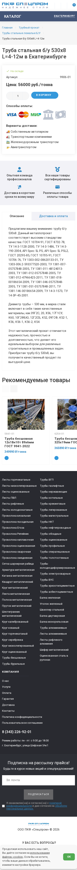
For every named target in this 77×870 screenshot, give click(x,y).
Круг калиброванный (15, 621)
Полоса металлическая (17, 599)
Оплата (6, 692)
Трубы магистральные (54, 515)
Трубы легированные (53, 509)
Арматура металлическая (18, 569)
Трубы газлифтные (52, 485)
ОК (69, 856)
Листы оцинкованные (15, 491)
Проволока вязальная (16, 515)
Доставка (8, 704)
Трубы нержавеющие (53, 491)
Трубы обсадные (50, 533)
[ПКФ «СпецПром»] (25, 5)
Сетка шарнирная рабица (18, 563)
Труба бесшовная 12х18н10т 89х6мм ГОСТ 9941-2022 (19, 442)
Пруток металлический (16, 605)
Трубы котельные (51, 497)
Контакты (8, 710)
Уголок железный (51, 603)
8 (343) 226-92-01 (17, 732)
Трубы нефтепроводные (55, 527)
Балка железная (50, 597)
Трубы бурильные (13, 663)
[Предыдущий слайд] (5, 388)
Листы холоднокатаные (17, 509)
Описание (17, 216)
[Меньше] (9, 96)
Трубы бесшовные (14, 657)
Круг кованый (10, 627)
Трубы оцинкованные (53, 539)
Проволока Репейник (15, 533)
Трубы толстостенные (54, 557)
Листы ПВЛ (9, 497)
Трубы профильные (52, 545)
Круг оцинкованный (14, 651)
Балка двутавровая (52, 615)
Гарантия (8, 698)
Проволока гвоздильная (17, 521)
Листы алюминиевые (53, 633)
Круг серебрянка (12, 639)
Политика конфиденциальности (22, 716)
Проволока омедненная (17, 557)
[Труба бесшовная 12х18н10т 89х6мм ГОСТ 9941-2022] (26, 414)
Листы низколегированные (19, 485)
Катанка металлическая (17, 575)
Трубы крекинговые (52, 503)
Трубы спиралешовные (55, 551)
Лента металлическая (16, 593)
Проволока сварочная (16, 551)
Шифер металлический (54, 649)
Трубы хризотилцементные (57, 585)
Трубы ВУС (47, 579)
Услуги (6, 686)
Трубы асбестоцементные (56, 591)
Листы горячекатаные (16, 479)
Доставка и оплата (53, 216)
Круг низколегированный (18, 645)
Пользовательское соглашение (22, 722)
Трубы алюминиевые (53, 627)
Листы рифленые (13, 503)
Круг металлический (15, 587)
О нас (5, 680)
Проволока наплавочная (18, 539)
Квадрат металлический (17, 581)
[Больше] (26, 96)
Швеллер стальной (52, 609)
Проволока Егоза (13, 527)
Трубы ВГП (47, 479)
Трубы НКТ (47, 521)
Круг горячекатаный (15, 633)
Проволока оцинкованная (18, 545)
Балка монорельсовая (54, 621)
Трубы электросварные (55, 573)
